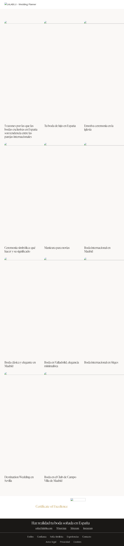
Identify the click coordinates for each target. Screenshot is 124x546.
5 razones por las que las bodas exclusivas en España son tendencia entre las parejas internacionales (21, 131)
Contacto (86, 536)
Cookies (77, 541)
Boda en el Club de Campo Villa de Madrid (60, 478)
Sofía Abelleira (56, 536)
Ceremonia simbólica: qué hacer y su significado (20, 249)
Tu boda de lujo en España (60, 126)
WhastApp (61, 528)
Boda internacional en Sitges (101, 362)
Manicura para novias (57, 247)
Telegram (74, 528)
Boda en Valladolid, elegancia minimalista (61, 364)
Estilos (30, 536)
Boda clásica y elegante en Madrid (20, 364)
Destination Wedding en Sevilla (19, 478)
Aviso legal (51, 541)
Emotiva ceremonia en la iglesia (98, 127)
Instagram (88, 528)
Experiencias (73, 536)
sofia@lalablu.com (43, 528)
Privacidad (65, 541)
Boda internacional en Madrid (97, 249)
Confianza (41, 536)
